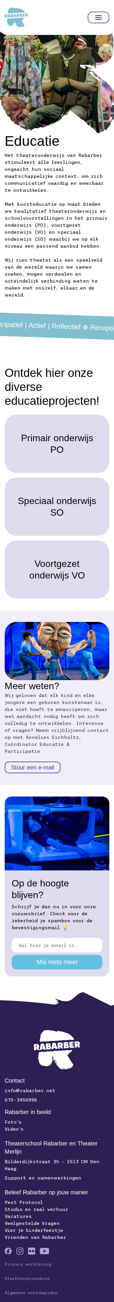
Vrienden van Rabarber (35, 1237)
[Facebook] (8, 1251)
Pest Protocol (24, 1202)
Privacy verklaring (28, 1264)
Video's (14, 1128)
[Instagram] (19, 1251)
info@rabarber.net (30, 1090)
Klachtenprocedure (27, 1278)
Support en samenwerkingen (43, 1177)
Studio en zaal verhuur (36, 1209)
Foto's (13, 1121)
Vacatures (18, 1216)
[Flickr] (31, 1251)
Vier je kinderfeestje (34, 1230)
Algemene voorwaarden (31, 1292)
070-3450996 (21, 1099)
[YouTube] (44, 1251)
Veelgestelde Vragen (32, 1223)
